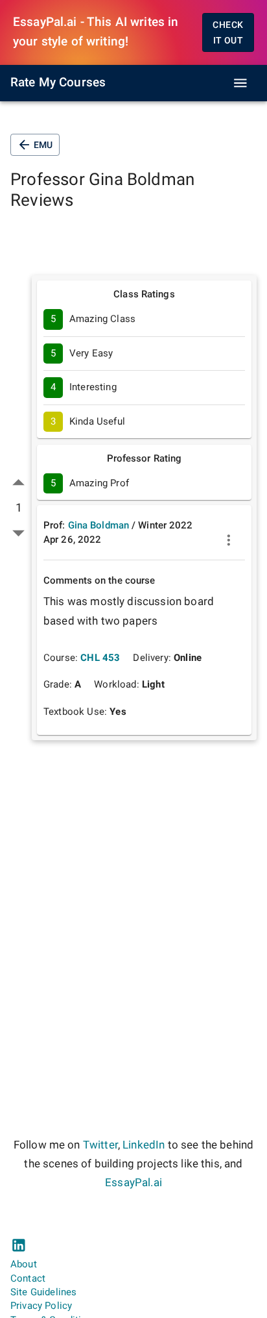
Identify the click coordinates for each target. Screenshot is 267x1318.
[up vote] (18, 482)
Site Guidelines (43, 1292)
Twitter (100, 1145)
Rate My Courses (58, 82)
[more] (229, 540)
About (23, 1264)
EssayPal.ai (133, 1182)
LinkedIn (143, 1145)
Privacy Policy (41, 1306)
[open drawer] (240, 83)
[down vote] (18, 532)
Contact (27, 1278)
